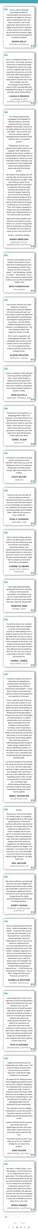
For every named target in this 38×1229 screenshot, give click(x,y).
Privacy (23, 1223)
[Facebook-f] (9, 1227)
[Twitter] (28, 1227)
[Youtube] (17, 1227)
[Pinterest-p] (24, 1227)
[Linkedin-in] (21, 1227)
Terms (15, 1223)
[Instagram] (13, 1227)
